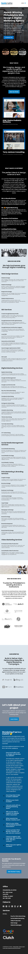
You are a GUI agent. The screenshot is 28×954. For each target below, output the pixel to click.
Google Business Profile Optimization (11, 320)
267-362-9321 (7, 898)
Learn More (14, 719)
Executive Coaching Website (8, 154)
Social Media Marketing (8, 448)
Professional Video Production (9, 543)
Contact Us (8, 37)
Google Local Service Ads (8, 385)
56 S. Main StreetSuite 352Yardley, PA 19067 (8, 894)
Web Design (14, 923)
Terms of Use (21, 946)
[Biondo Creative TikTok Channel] (17, 907)
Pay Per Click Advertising (18, 916)
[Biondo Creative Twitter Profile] (6, 907)
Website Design (5, 278)
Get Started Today (14, 872)
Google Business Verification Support (11, 327)
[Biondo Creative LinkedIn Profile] (12, 907)
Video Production (16, 920)
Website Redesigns (16, 925)
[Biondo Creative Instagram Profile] (9, 907)
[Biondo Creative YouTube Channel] (15, 907)
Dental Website (6, 124)
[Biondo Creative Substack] (20, 907)
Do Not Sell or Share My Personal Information (12, 948)
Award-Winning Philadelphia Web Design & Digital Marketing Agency (14, 16)
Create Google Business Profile (9, 313)
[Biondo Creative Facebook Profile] (3, 907)
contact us (15, 748)
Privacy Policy (15, 946)
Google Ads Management (8, 378)
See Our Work (14, 92)
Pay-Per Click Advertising (8, 390)
